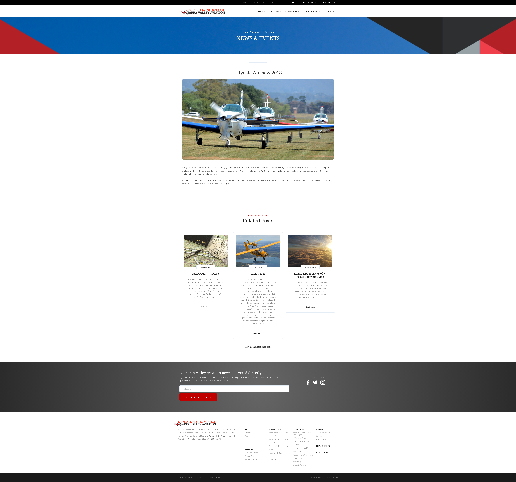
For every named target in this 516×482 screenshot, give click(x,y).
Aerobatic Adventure (300, 465)
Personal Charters (252, 459)
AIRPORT (320, 429)
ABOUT (248, 429)
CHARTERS (250, 449)
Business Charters (252, 453)
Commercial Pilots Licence (278, 446)
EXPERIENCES (298, 429)
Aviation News (310, 267)
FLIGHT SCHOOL (276, 429)
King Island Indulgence (301, 442)
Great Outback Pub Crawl (302, 445)
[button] (261, 11)
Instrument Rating (275, 453)
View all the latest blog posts (258, 347)
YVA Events (258, 64)
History (247, 433)
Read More (206, 307)
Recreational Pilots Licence (278, 439)
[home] (203, 12)
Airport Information (323, 433)
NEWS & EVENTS (323, 446)
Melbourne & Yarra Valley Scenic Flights (302, 434)
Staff (247, 439)
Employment (249, 443)
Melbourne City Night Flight (303, 455)
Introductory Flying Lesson (278, 433)
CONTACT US (322, 453)
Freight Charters (251, 456)
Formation (272, 460)
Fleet (247, 436)
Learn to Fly (297, 462)
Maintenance (321, 439)
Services (319, 436)
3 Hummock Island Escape (303, 448)
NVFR (271, 450)
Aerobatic (272, 456)
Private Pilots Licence (276, 443)
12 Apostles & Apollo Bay (302, 438)
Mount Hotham (298, 458)
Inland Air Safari (298, 452)
